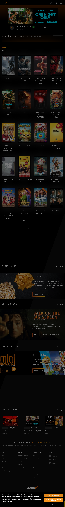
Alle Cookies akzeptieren (53, 495)
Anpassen (53, 504)
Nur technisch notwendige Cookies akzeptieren (53, 500)
